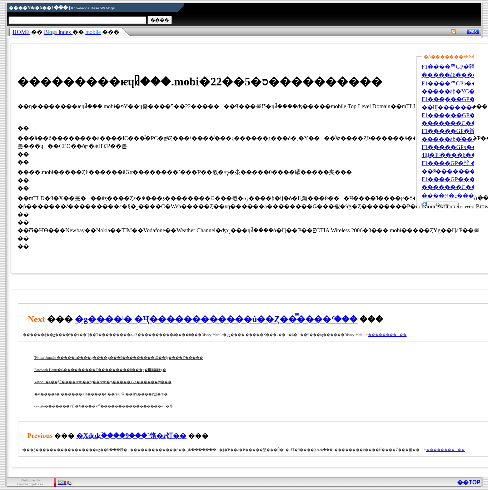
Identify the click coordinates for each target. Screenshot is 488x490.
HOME (21, 32)
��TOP (468, 482)
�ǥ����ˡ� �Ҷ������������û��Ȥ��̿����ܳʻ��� (216, 319)
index (58, 32)
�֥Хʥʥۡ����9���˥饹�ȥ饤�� (131, 435)
